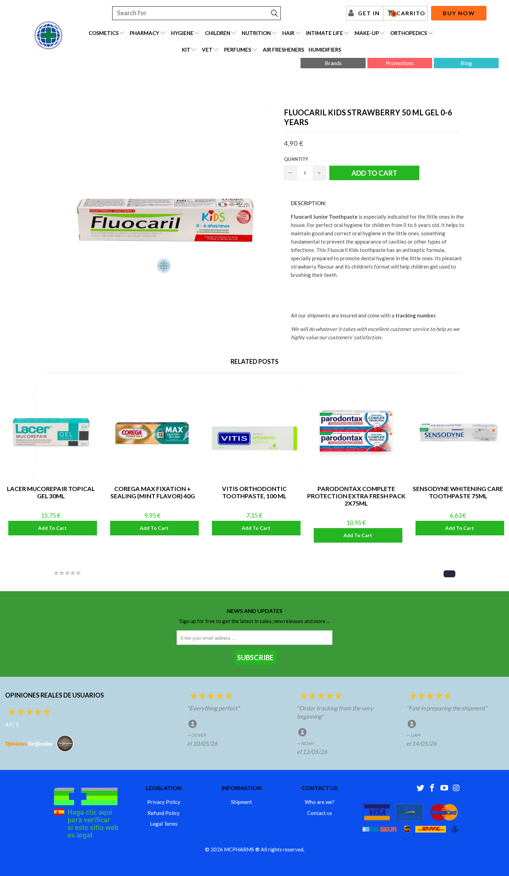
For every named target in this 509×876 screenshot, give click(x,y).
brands (333, 63)
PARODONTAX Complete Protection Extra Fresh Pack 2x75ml (356, 432)
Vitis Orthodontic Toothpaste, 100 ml (254, 432)
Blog (466, 63)
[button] (449, 573)
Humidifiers (325, 49)
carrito (409, 13)
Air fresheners (283, 49)
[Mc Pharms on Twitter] (420, 788)
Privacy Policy (163, 802)
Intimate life (324, 33)
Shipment (241, 802)
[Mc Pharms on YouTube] (444, 788)
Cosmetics (103, 33)
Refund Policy (164, 813)
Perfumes (237, 49)
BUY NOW (459, 13)
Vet (207, 49)
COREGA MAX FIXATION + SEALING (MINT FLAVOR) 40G (153, 432)
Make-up (367, 33)
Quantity (296, 159)
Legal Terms (164, 824)
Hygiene (182, 33)
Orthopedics (408, 33)
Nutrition (256, 33)
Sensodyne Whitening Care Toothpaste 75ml (458, 432)
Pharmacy (144, 33)
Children (217, 33)
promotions (400, 63)
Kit (186, 49)
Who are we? (319, 802)
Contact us (319, 813)
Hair (288, 33)
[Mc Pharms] (48, 35)
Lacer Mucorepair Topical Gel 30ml (51, 432)
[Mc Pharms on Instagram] (456, 788)
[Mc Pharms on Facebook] (432, 788)
